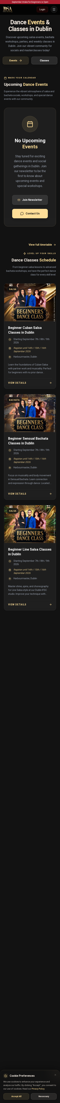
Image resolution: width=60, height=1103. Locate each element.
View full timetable (40, 244)
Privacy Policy (38, 1088)
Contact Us (33, 213)
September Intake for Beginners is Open (30, 2)
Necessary (43, 1096)
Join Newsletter (32, 199)
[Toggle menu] (54, 9)
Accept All (16, 1096)
